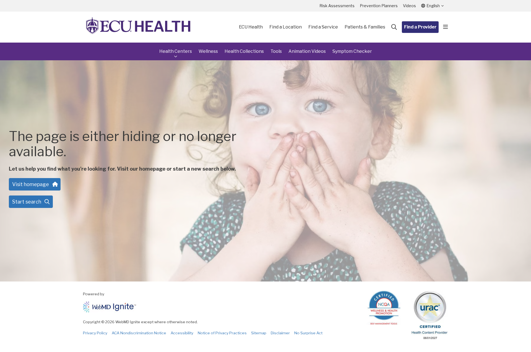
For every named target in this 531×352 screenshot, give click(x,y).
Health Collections (244, 51)
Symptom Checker (352, 51)
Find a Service (323, 27)
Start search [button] (26, 202)
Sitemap (258, 333)
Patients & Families (365, 27)
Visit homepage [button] (30, 184)
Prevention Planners (379, 5)
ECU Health (251, 27)
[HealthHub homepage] (138, 27)
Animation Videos (307, 51)
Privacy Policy (95, 333)
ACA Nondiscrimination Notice (139, 333)
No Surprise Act (308, 333)
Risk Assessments (337, 5)
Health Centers (175, 51)
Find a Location (285, 27)
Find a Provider (420, 27)
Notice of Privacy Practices (222, 333)
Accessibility (182, 333)
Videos (409, 5)
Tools (276, 51)
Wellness (208, 51)
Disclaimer (280, 333)
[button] (445, 27)
